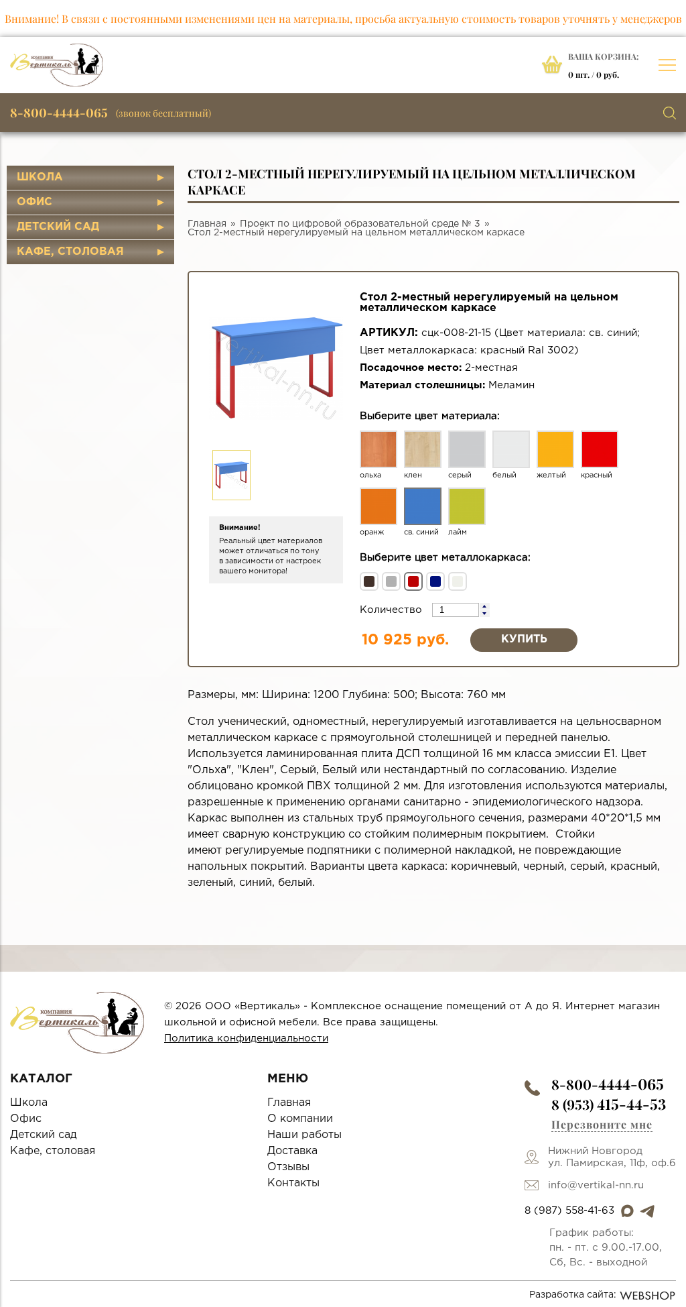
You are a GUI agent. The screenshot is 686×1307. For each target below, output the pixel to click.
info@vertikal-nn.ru (596, 1185)
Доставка (292, 1151)
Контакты (293, 1183)
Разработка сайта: (572, 1295)
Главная (207, 224)
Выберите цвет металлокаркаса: (445, 557)
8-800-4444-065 (59, 113)
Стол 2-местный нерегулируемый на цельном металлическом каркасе (356, 233)
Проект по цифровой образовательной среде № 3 (360, 224)
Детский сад (58, 227)
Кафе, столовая (70, 252)
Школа (40, 177)
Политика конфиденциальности (246, 1038)
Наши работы (304, 1135)
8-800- (607, 1084)
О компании (300, 1119)
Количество (392, 610)
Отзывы (288, 1167)
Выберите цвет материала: (430, 416)
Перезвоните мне (602, 1124)
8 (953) (608, 1104)
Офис (34, 202)
